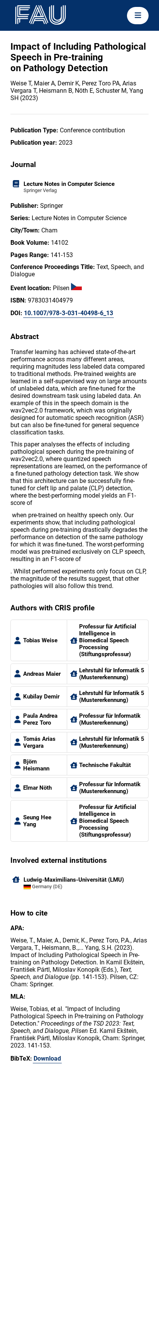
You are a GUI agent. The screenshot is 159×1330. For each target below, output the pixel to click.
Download (47, 1058)
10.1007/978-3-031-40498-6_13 (68, 313)
